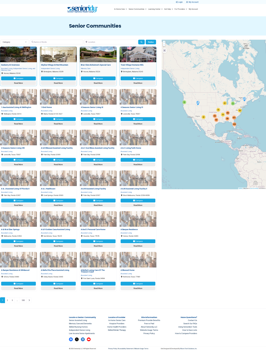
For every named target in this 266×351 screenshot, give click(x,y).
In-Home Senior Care (116, 320)
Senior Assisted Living (78, 320)
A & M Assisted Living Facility (93, 189)
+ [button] (164, 42)
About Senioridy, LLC (149, 327)
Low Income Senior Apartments (82, 333)
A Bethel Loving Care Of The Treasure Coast (93, 271)
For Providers (180, 9)
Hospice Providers (116, 323)
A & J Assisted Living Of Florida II (15, 189)
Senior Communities (136, 9)
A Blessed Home (128, 270)
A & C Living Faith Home (131, 148)
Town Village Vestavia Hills (132, 65)
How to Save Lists (189, 330)
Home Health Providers (116, 327)
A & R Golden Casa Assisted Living (55, 229)
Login (180, 2)
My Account (193, 2)
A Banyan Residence (129, 229)
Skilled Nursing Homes (78, 327)
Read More (18, 83)
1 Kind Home (46, 107)
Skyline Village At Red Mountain (54, 65)
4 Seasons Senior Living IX (92, 107)
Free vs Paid (149, 323)
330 (23, 300)
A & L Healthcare (48, 189)
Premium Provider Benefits (149, 320)
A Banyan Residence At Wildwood (15, 270)
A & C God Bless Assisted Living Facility (97, 148)
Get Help (167, 9)
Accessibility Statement (126, 348)
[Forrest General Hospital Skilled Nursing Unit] (244, 99)
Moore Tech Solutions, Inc (188, 348)
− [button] (164, 45)
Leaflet (240, 188)
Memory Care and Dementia (80, 323)
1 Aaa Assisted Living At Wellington (16, 107)
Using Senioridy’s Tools (187, 327)
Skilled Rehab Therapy (117, 330)
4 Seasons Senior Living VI (132, 107)
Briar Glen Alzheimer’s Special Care (96, 65)
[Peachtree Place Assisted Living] (197, 103)
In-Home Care (119, 9)
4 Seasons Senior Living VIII (13, 148)
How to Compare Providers (186, 333)
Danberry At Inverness (10, 65)
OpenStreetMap (254, 188)
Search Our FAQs (190, 323)
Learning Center (154, 9)
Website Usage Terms (149, 330)
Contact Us (192, 320)
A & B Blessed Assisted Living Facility (57, 148)
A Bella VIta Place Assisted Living (55, 270)
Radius (151, 42)
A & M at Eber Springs (10, 229)
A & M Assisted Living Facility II (134, 189)
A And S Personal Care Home (93, 229)
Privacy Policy (149, 333)
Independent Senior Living (79, 330)
